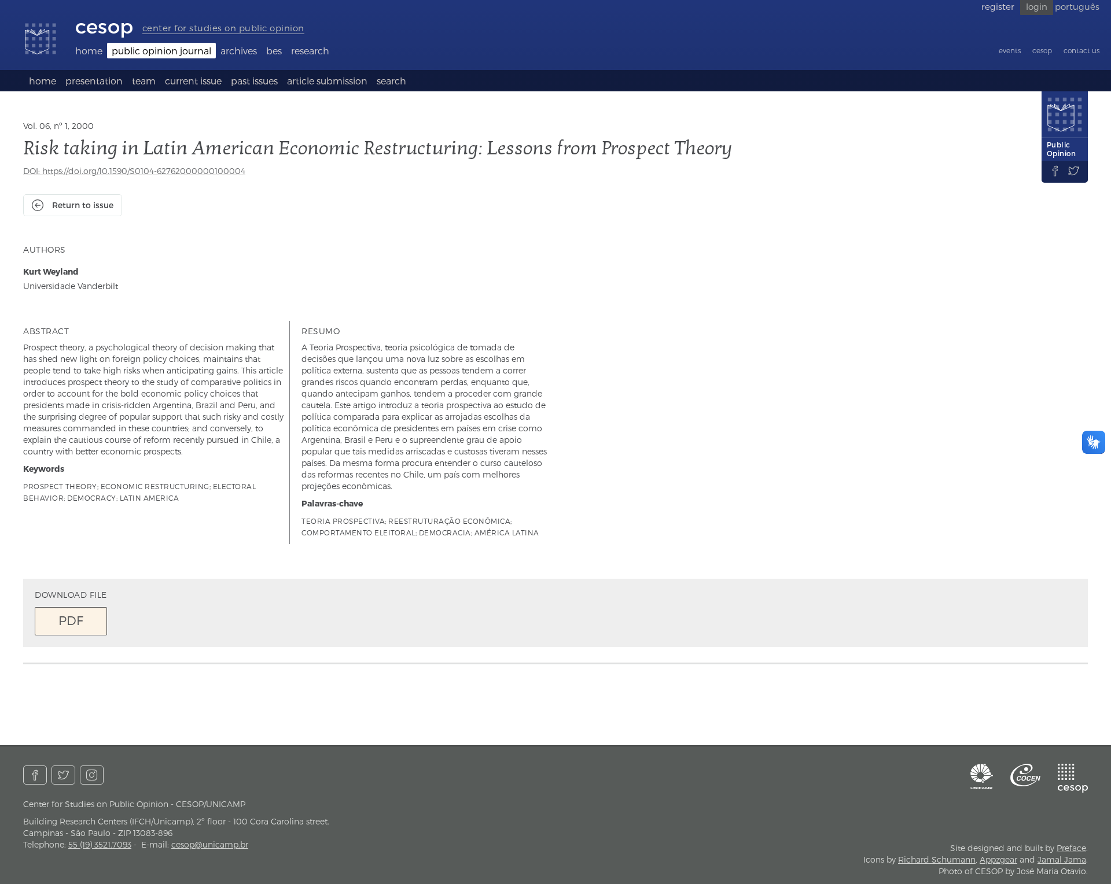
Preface (1071, 848)
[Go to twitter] (63, 775)
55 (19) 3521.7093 (99, 844)
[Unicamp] (982, 776)
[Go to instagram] (92, 775)
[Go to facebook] (35, 775)
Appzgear (998, 859)
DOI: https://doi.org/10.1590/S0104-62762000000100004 (134, 171)
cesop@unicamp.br (209, 844)
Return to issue (82, 205)
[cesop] (1073, 778)
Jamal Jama (1062, 859)
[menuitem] (89, 50)
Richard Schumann (937, 859)
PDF (70, 620)
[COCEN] (1025, 775)
